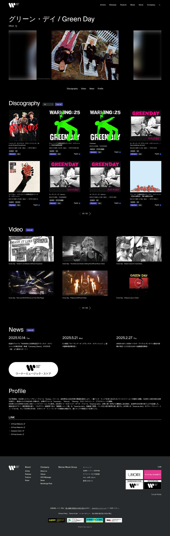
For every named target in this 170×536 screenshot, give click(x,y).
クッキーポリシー (84, 513)
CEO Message (45, 477)
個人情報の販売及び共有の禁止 (75, 508)
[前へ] (80, 213)
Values (42, 474)
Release (112, 5)
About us (43, 471)
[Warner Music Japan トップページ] (14, 5)
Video (83, 89)
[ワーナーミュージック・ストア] (33, 369)
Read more (12, 154)
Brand (28, 467)
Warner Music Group (67, 467)
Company (151, 5)
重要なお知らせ (88, 481)
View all (58, 104)
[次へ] (90, 213)
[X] (16, 26)
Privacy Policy (62, 513)
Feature (123, 5)
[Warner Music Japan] (14, 468)
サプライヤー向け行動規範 (91, 474)
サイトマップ (87, 467)
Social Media (156, 494)
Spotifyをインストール (99, 508)
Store (141, 5)
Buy (19, 154)
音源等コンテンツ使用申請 (91, 471)
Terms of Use (73, 513)
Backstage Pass (46, 483)
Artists (103, 5)
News (92, 89)
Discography (72, 89)
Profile (100, 89)
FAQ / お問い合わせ (89, 477)
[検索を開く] (159, 5)
